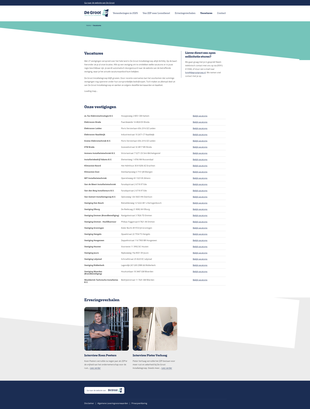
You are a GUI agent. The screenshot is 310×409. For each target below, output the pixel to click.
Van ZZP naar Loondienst (156, 13)
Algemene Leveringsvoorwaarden (112, 403)
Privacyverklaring (139, 403)
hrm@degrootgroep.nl (195, 72)
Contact (221, 13)
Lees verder (95, 368)
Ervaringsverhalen (185, 13)
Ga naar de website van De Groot (99, 3)
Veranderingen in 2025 (125, 13)
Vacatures (206, 13)
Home (88, 25)
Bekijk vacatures (200, 116)
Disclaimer (89, 403)
